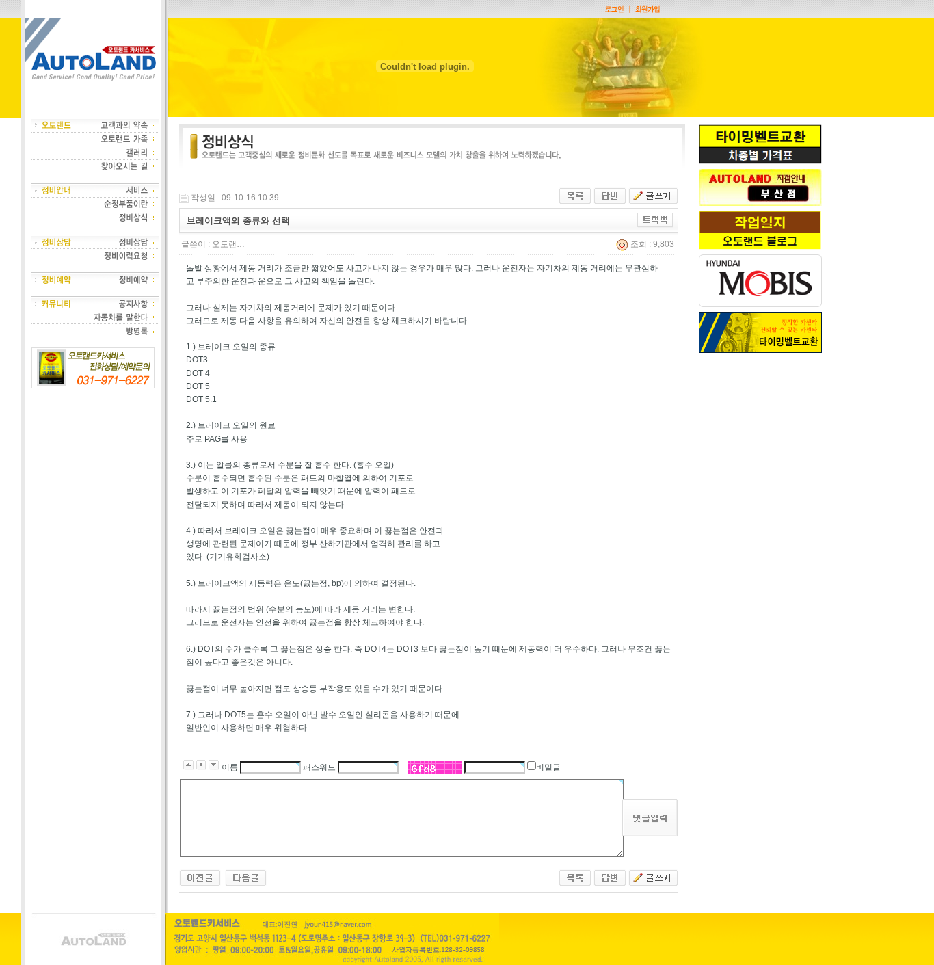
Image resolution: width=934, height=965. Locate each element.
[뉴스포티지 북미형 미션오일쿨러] (246, 877)
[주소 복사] (655, 219)
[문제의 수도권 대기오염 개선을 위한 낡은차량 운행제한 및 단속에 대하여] (200, 877)
